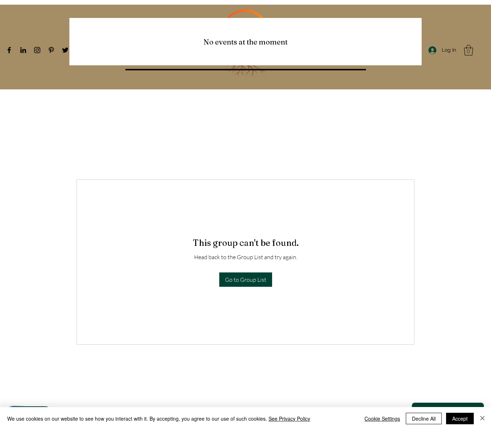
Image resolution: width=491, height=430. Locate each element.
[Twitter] (65, 50)
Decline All (424, 418)
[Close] (482, 418)
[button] (468, 50)
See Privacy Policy (289, 418)
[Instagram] (37, 50)
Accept (460, 418)
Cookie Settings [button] (382, 418)
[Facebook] (9, 50)
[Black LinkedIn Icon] (23, 50)
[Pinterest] (51, 50)
